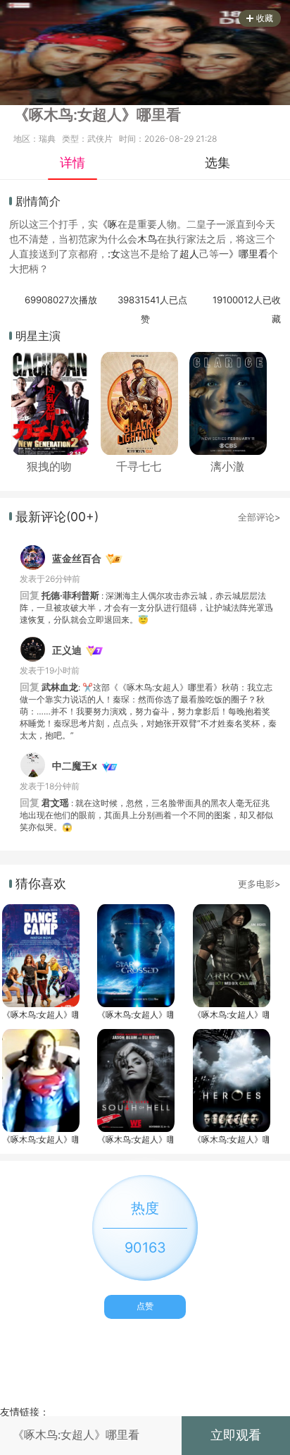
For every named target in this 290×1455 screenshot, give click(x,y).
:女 (114, 254)
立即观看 (235, 1434)
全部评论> (259, 517)
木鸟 (147, 239)
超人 (189, 254)
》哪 (238, 254)
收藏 (264, 18)
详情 (72, 162)
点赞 (145, 1306)
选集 (217, 162)
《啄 (108, 224)
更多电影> (259, 883)
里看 (258, 254)
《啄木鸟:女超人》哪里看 (40, 1014)
